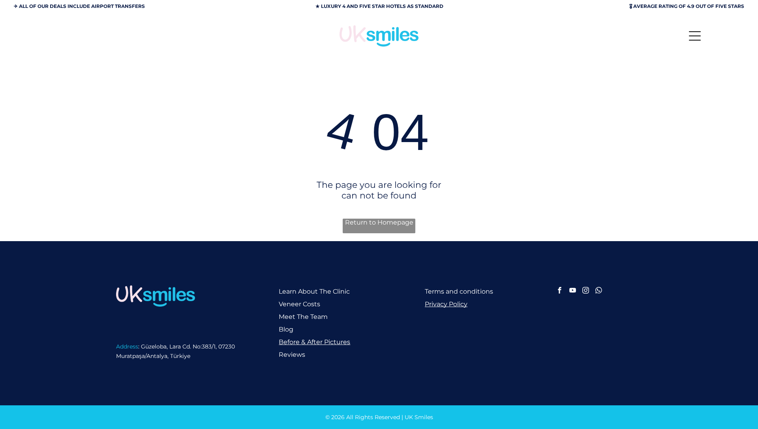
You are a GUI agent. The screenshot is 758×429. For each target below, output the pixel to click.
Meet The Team (303, 316)
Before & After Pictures (314, 342)
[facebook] (560, 291)
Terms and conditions (459, 291)
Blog (286, 329)
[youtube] (573, 291)
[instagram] (586, 291)
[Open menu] (695, 36)
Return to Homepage (379, 222)
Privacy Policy (446, 304)
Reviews (292, 354)
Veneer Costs (299, 304)
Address (127, 346)
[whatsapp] (599, 291)
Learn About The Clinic (314, 291)
